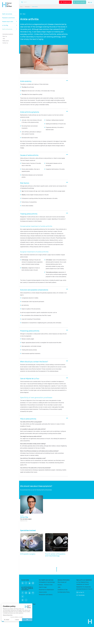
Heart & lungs (43, 587)
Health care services (7, 14)
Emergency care (66, 2)
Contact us (5, 43)
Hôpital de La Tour (7, 4)
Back (24, 14)
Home (21, 6)
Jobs (4, 38)
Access (60, 584)
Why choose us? (62, 582)
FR (89, 2)
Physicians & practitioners (8, 17)
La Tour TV (81, 592)
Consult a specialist (80, 2)
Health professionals (7, 29)
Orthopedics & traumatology (47, 582)
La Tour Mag (5, 25)
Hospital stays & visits (7, 21)
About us (5, 36)
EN (91, 2)
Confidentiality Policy (64, 592)
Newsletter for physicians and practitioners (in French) (84, 588)
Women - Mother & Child (45, 584)
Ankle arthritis (35, 6)
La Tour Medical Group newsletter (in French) (82, 583)
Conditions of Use (62, 589)
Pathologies (27, 6)
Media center (6, 40)
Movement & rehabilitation (46, 589)
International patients (8, 34)
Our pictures (81, 595)
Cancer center (43, 592)
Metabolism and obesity (45, 594)
